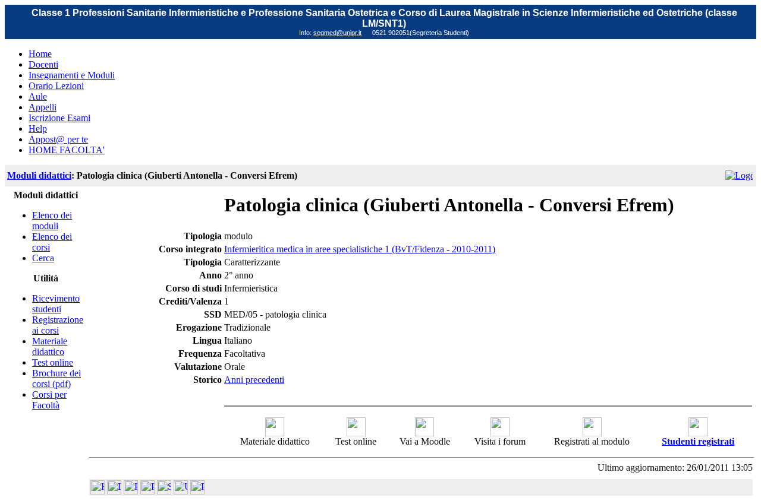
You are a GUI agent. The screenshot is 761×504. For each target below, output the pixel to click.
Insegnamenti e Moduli (72, 75)
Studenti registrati (698, 441)
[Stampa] (197, 491)
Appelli (42, 107)
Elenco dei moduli (52, 220)
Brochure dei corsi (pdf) (56, 378)
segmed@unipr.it (337, 32)
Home (40, 54)
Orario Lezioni (56, 86)
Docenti (43, 64)
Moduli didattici (39, 175)
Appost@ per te (58, 139)
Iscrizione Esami (59, 118)
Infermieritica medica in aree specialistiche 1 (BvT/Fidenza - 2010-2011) (359, 249)
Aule (38, 96)
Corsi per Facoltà (49, 399)
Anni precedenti (254, 380)
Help (38, 128)
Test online (52, 362)
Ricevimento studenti (56, 303)
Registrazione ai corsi (57, 325)
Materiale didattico (49, 346)
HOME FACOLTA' (67, 150)
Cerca (43, 258)
